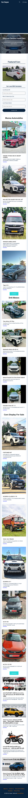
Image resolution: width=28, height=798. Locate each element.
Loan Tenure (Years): (7, 103)
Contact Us (14, 48)
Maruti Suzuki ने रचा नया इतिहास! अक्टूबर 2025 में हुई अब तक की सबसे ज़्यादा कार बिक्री (14, 774)
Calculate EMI (14, 110)
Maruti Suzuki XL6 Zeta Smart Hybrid (14, 377)
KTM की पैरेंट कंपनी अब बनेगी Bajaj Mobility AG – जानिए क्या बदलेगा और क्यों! (13, 747)
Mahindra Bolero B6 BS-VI (10, 349)
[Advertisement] (14, 19)
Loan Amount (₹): (6, 89)
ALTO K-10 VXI (7, 664)
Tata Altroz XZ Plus (8, 321)
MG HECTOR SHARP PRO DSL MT (13, 199)
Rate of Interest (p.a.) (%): (8, 96)
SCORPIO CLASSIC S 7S (10, 496)
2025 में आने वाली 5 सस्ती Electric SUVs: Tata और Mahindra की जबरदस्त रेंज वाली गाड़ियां (13, 694)
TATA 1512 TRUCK (8, 539)
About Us (6, 788)
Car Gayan (5, 2)
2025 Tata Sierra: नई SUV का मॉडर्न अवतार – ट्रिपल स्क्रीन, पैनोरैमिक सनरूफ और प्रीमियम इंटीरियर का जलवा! (13, 721)
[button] (19, 2)
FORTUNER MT (7, 452)
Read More (5, 161)
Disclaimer (10, 790)
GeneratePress (20, 793)
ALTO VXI (6, 622)
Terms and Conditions (19, 788)
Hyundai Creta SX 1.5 (9, 405)
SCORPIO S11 (7, 581)
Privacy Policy (17, 790)
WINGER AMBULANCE (9, 241)
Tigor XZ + (6, 285)
